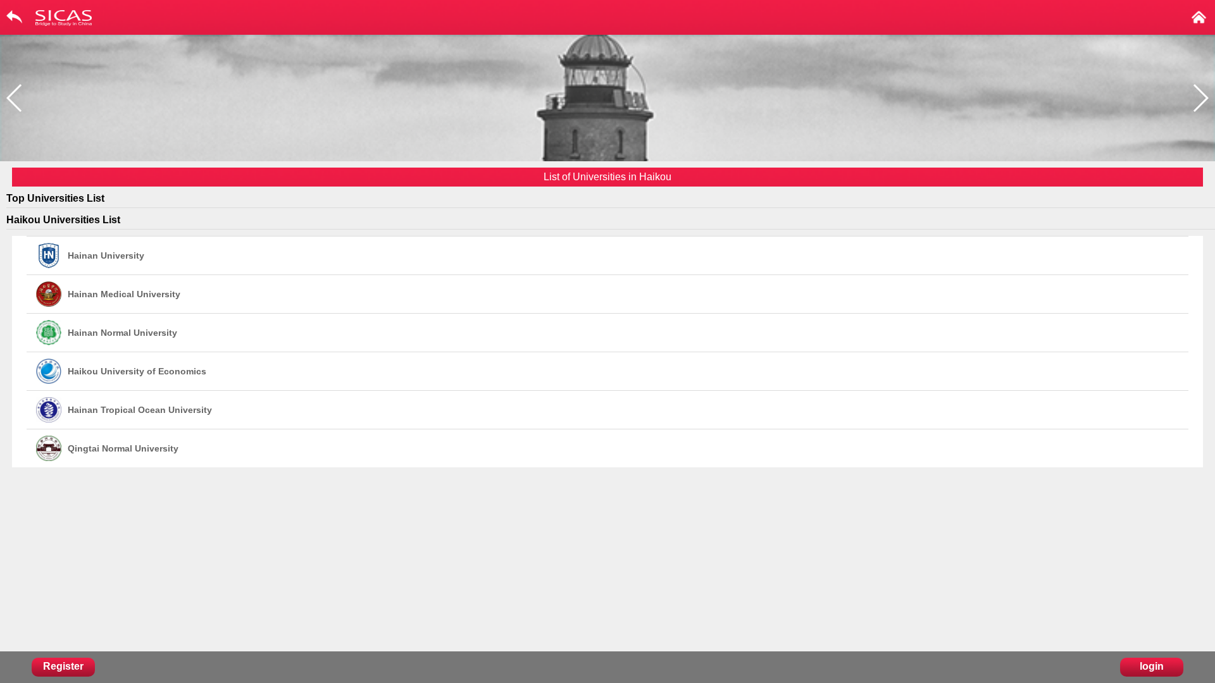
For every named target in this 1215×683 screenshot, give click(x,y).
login (1152, 666)
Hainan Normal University (122, 333)
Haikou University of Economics (137, 371)
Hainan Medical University (124, 294)
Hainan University (106, 255)
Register (63, 666)
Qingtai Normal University (123, 448)
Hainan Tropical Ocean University (140, 410)
